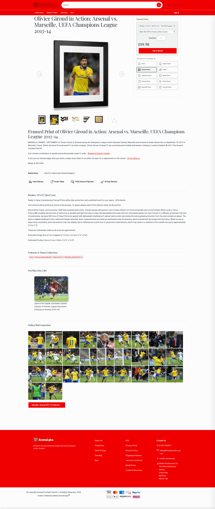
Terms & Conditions (134, 460)
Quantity (152, 38)
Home (31, 257)
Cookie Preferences (134, 470)
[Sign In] (179, 4)
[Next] (122, 74)
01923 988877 (165, 445)
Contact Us (161, 440)
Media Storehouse (60, 496)
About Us (98, 440)
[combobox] (109, 5)
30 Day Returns (133, 158)
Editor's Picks (52, 13)
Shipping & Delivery (134, 455)
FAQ (127, 440)
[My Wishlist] (168, 4)
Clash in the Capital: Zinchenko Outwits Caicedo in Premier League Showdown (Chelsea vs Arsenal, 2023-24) (50, 306)
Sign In (176, 13)
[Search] (159, 5)
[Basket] (174, 4)
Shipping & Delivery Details (99, 153)
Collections (39, 13)
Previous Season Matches (43, 257)
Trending (64, 13)
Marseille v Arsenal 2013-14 (73, 257)
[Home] (45, 4)
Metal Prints (131, 465)
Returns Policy (132, 450)
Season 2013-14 (58, 257)
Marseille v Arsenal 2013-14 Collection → (47, 405)
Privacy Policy (131, 445)
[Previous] (39, 74)
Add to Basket (158, 51)
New (72, 13)
